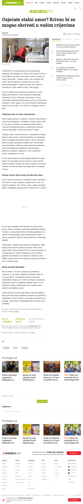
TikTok (73, 473)
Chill (29, 485)
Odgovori (44, 476)
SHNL (17, 473)
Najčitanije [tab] (67, 39)
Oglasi (63, 3)
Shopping (31, 463)
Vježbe (44, 473)
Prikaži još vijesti (66, 85)
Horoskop (31, 488)
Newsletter (71, 482)
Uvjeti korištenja (46, 495)
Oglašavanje (5, 495)
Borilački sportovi (20, 479)
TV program (58, 466)
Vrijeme (57, 473)
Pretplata (29, 3)
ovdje (9, 328)
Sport (49, 3)
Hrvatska (4, 466)
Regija (4, 470)
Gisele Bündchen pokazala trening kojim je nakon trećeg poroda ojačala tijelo (67, 53)
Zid (36, 3)
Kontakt (28, 495)
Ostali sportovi (19, 482)
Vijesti (42, 3)
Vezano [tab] (76, 39)
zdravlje (6, 348)
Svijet (3, 463)
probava (24, 348)
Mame (30, 476)
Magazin (31, 460)
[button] (4, 366)
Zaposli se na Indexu (17, 495)
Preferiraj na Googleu (73, 34)
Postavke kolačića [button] (59, 495)
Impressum (36, 495)
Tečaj (56, 463)
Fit (29, 482)
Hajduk (17, 470)
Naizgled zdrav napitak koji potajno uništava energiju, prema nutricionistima (68, 78)
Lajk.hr (44, 470)
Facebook (74, 463)
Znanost (4, 482)
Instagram (74, 470)
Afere (3, 488)
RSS (56, 476)
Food (29, 473)
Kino (56, 470)
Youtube (73, 466)
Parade (35, 87)
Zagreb (4, 473)
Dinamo (17, 466)
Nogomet (18, 463)
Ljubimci (31, 470)
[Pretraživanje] (79, 9)
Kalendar (4, 485)
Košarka (17, 476)
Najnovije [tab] (56, 39)
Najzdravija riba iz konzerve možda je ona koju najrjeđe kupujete (68, 46)
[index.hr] (13, 2)
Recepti (44, 466)
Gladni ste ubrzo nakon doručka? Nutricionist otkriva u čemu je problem (67, 61)
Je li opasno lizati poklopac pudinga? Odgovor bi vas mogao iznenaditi (67, 70)
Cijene (70, 3)
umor (15, 348)
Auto (29, 479)
